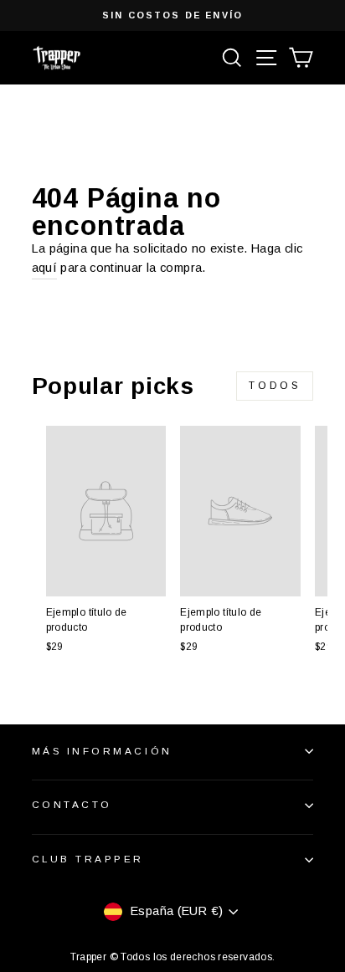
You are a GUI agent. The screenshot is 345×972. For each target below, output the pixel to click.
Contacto (72, 804)
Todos (275, 385)
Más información (102, 750)
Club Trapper (88, 858)
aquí (44, 267)
